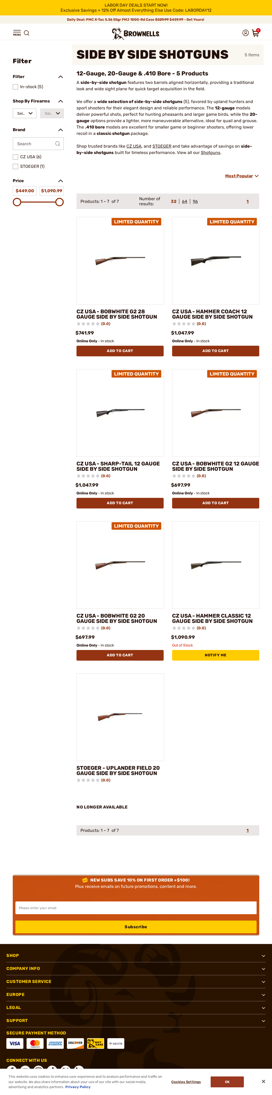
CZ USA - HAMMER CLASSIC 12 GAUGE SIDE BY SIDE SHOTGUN (212, 618)
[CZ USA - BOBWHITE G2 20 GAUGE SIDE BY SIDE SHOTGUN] (120, 565)
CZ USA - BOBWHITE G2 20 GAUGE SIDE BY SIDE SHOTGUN (116, 618)
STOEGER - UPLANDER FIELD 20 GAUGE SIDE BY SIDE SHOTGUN (118, 770)
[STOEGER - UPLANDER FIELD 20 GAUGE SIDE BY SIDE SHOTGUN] (120, 717)
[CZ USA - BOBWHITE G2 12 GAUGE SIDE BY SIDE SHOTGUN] (216, 413)
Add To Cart (120, 351)
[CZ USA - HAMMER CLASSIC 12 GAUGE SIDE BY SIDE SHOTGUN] (216, 565)
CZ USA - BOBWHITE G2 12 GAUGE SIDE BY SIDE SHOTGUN (215, 466)
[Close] (263, 1081)
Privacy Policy (78, 1087)
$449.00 (25, 190)
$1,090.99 (51, 190)
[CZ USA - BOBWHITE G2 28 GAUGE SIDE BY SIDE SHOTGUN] (120, 261)
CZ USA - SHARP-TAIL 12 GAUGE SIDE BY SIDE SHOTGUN (118, 466)
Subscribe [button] (136, 926)
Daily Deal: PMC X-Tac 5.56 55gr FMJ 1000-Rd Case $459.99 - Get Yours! (136, 20)
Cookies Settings (186, 1082)
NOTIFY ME (216, 655)
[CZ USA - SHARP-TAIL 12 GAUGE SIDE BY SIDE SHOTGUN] (120, 413)
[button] (17, 33)
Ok (227, 1082)
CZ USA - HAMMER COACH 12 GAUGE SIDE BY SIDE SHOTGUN (212, 314)
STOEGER (161, 146)
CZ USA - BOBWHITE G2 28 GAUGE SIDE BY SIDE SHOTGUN (116, 314)
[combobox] (24, 113)
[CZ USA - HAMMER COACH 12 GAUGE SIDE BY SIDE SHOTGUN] (216, 261)
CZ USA (134, 146)
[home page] (136, 34)
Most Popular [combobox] (239, 175)
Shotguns (210, 152)
